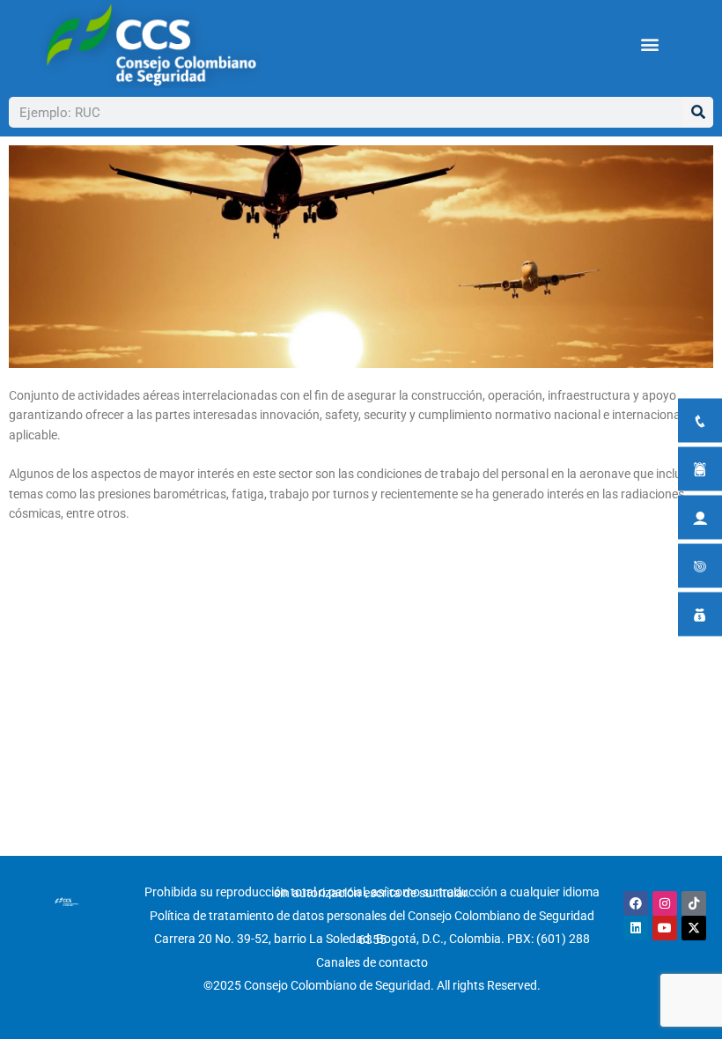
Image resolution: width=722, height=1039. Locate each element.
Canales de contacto (372, 962)
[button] (650, 44)
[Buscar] (697, 112)
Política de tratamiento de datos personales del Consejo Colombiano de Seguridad (372, 916)
